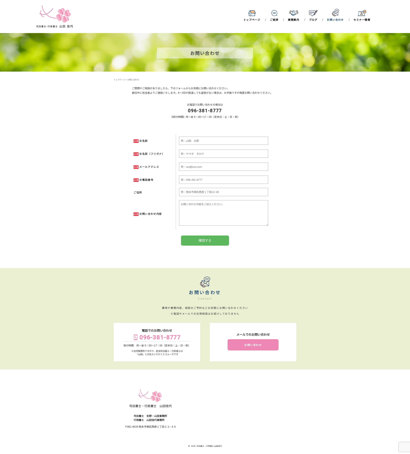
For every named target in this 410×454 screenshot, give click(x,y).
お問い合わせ (335, 20)
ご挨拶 (274, 20)
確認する (205, 240)
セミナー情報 (361, 20)
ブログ (313, 20)
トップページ (251, 20)
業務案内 (293, 20)
